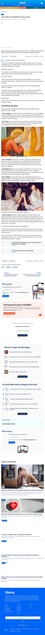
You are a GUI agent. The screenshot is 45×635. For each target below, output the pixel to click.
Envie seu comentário (22, 335)
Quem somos (18, 629)
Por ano (30, 606)
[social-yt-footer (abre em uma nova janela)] (19, 625)
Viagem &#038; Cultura (9, 611)
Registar (9, 7)
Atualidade (6, 606)
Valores (3, 563)
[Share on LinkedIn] (37, 56)
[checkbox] (2, 292)
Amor (3, 267)
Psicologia (4, 541)
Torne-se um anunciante (34, 629)
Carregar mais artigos (22, 376)
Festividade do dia (8, 424)
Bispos (3, 500)
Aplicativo (18, 608)
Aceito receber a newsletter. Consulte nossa (16, 293)
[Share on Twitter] (39, 56)
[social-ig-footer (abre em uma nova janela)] (25, 625)
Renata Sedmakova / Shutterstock (22, 156)
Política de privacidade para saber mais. (30, 439)
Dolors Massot (15, 19)
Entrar (23, 621)
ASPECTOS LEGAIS (25, 629)
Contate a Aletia (13, 631)
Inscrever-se (5, 296)
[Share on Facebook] (34, 56)
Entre (28, 330)
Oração (35, 7)
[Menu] (7, 3)
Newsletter (19, 606)
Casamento (8, 267)
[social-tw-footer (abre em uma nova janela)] (23, 625)
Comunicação (15, 267)
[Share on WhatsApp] (43, 56)
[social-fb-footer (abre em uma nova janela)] (21, 625)
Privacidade (19, 631)
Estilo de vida (3, 11)
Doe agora (22, 7)
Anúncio (18, 613)
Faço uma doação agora (8, 313)
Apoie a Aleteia (12, 629)
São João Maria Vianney (26, 5)
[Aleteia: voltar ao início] (22, 2)
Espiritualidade (7, 609)
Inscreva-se (19, 609)
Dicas (3, 466)
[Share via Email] (41, 56)
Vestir (18, 611)
